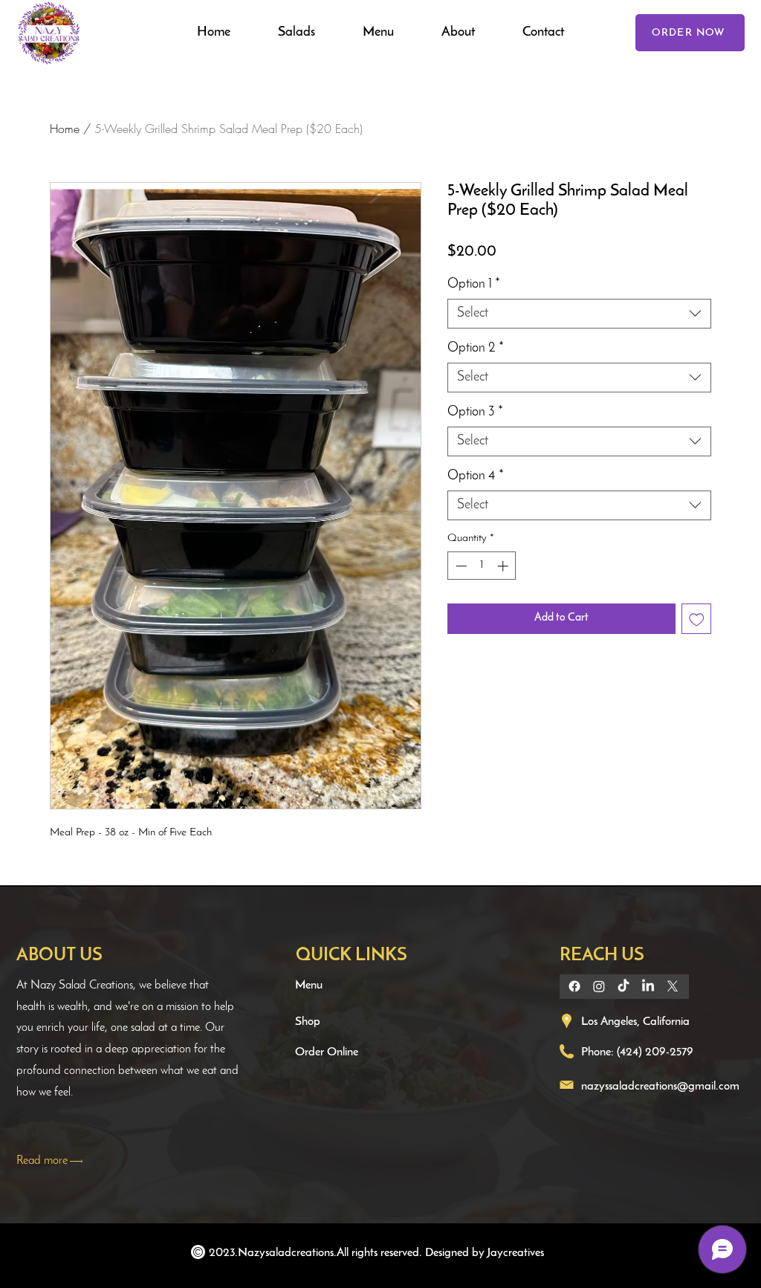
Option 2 (475, 348)
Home (65, 128)
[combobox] (579, 314)
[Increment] (504, 566)
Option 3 (475, 412)
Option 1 (473, 284)
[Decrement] (460, 566)
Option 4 (475, 476)
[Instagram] (599, 986)
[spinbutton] (482, 566)
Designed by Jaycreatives (484, 1253)
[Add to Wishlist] (696, 618)
